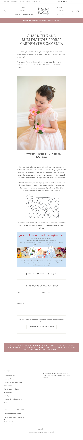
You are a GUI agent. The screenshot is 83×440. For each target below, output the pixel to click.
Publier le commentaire (41, 327)
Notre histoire (8, 386)
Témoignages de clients (11, 389)
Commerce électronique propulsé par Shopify (41, 432)
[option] (41, 20)
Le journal (61, 11)
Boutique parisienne (24, 14)
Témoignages (24, 11)
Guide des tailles (37, 2)
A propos (13, 2)
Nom (19, 293)
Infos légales (8, 392)
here (49, 225)
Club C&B (61, 14)
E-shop (24, 7)
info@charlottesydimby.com (12, 414)
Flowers (41, 31)
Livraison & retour (24, 2)
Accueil (6, 2)
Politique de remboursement (13, 399)
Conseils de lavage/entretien (13, 382)
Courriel (46, 293)
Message (21, 303)
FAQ (5, 402)
